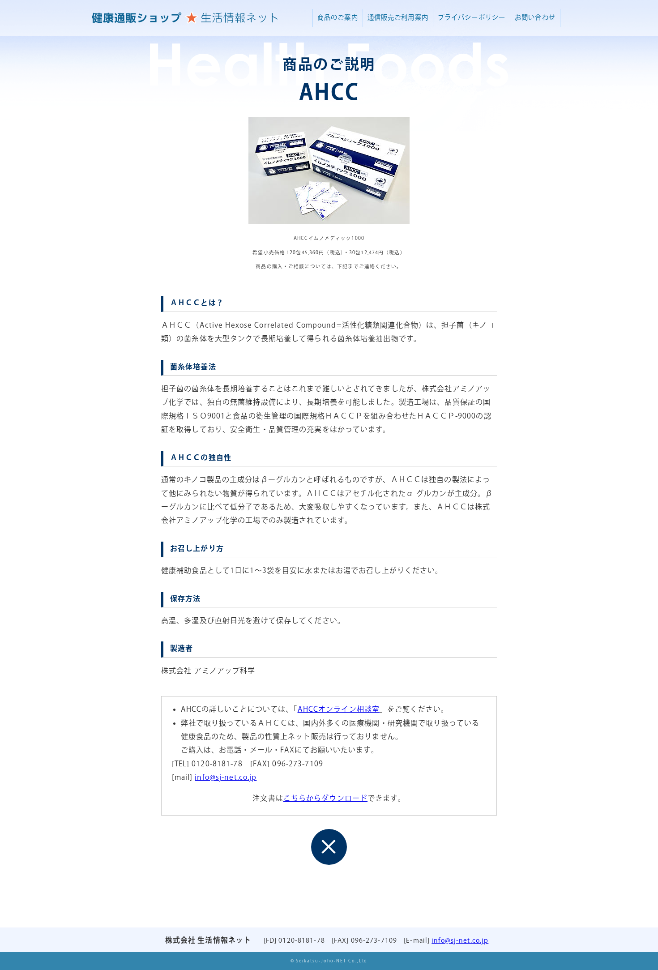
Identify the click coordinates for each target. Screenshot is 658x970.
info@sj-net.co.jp (225, 778)
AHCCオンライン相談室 (339, 710)
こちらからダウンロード (325, 799)
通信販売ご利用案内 (397, 17)
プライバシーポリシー (471, 17)
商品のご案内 (337, 17)
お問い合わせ (535, 17)
